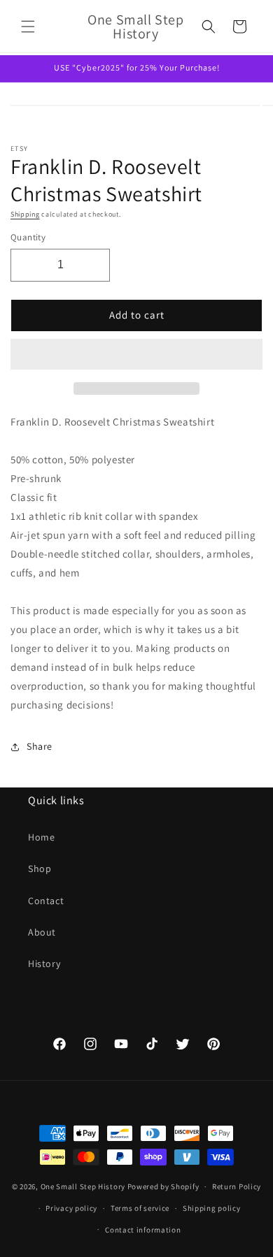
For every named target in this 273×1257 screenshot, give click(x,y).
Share (39, 746)
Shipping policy (212, 1208)
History (44, 963)
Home (41, 837)
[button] (136, 355)
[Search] (208, 26)
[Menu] (28, 26)
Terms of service (140, 1208)
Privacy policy (71, 1208)
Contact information (143, 1230)
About (42, 932)
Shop (39, 868)
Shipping (25, 214)
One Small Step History (83, 1186)
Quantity (28, 237)
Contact (46, 900)
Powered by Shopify (163, 1186)
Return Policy (236, 1186)
